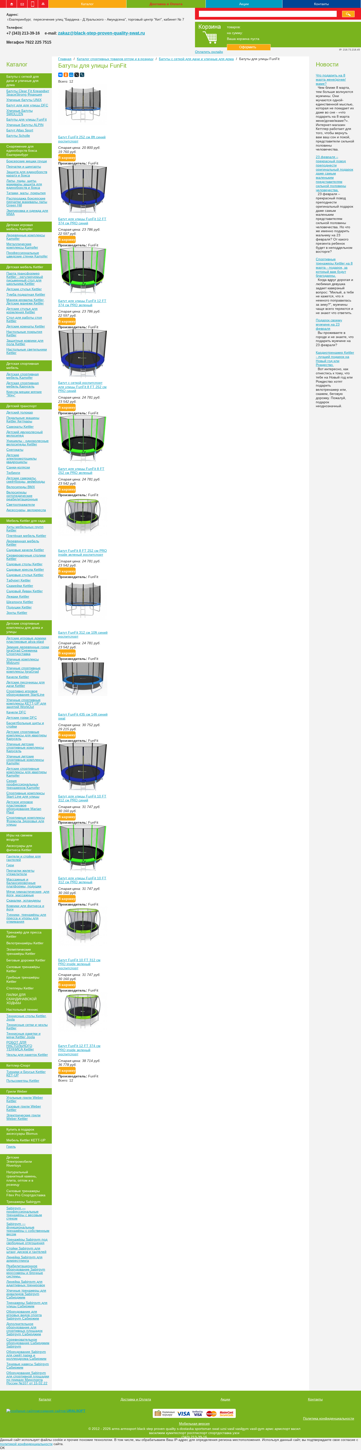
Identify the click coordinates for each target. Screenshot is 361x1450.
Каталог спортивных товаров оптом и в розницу (115, 59)
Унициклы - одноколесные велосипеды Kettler (27, 442)
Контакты (321, 4)
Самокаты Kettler (20, 427)
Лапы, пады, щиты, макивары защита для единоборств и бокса (24, 184)
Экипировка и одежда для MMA (27, 212)
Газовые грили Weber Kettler (23, 1108)
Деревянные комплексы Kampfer (25, 236)
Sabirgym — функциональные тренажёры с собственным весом (27, 1229)
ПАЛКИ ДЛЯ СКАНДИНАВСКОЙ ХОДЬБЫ (21, 999)
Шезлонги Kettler (19, 602)
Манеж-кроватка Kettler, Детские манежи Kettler (25, 301)
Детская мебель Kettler (24, 267)
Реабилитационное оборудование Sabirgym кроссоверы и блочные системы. (25, 1271)
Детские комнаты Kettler (25, 326)
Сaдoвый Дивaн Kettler (24, 591)
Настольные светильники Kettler (26, 351)
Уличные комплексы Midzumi (22, 661)
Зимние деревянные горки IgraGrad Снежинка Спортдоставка (27, 650)
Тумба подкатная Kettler (25, 294)
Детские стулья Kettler (24, 289)
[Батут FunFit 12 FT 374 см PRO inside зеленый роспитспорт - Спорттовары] (82, 1030)
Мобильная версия (194, 1423)
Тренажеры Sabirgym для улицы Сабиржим (26, 1304)
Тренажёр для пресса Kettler (24, 934)
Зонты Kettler (16, 613)
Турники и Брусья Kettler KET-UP (26, 1073)
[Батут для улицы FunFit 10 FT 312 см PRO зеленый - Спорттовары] (82, 872)
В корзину (67, 158)
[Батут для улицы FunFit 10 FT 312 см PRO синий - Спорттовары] (82, 791)
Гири (10, 865)
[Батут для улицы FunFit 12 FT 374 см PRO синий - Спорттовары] (82, 213)
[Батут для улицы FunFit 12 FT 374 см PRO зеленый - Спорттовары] (82, 295)
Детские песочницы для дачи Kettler (25, 684)
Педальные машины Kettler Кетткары (22, 419)
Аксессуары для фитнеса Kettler (19, 848)
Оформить (249, 47)
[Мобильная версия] (33, 4)
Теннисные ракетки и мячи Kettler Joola (23, 1035)
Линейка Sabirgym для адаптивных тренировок (25, 1283)
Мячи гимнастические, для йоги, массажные (27, 893)
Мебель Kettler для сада (25, 521)
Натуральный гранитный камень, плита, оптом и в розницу (21, 1178)
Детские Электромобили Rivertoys (19, 1161)
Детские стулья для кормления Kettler (22, 310)
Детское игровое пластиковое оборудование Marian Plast (23, 807)
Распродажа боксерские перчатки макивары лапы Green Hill (26, 201)
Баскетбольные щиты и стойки (25, 724)
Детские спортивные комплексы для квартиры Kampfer (26, 772)
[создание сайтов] (22, 1411)
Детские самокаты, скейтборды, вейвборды (25, 479)
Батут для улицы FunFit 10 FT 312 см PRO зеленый (82, 880)
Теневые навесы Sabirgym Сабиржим (27, 1365)
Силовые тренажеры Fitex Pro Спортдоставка (25, 1193)
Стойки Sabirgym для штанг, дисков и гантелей (26, 1250)
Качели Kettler (17, 677)
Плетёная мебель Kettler (26, 536)
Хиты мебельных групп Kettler (24, 528)
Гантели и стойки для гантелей (23, 858)
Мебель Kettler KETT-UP (25, 1140)
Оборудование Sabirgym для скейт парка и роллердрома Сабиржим (26, 1355)
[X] (76, 75)
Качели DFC (16, 712)
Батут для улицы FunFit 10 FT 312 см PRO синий (82, 798)
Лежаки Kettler (17, 596)
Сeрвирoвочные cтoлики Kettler (26, 557)
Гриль (11, 1146)
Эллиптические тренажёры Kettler (20, 951)
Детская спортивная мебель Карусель (22, 384)
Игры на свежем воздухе (19, 837)
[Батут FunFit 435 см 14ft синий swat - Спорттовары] (82, 695)
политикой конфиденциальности (26, 1444)
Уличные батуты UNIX (24, 100)
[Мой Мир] (71, 75)
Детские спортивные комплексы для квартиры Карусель (26, 735)
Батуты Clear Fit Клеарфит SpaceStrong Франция (27, 92)
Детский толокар (19, 412)
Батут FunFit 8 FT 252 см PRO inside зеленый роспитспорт (82, 553)
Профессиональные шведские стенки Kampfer (27, 254)
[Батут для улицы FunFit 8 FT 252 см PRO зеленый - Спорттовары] (82, 463)
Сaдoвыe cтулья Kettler (24, 575)
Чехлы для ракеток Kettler (27, 1055)
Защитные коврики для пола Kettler (24, 342)
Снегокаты (14, 450)
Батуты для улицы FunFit (26, 119)
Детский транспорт (21, 406)
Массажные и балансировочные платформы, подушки (23, 882)
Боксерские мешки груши (26, 161)
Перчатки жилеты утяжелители (20, 872)
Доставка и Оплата (166, 4)
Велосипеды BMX (20, 487)
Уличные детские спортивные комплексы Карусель (25, 747)
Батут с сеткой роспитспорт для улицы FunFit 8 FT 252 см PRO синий (82, 387)
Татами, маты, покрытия (26, 193)
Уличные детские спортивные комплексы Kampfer (25, 759)
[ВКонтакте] (60, 75)
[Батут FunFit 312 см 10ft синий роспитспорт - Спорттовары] (82, 619)
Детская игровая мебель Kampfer (19, 227)
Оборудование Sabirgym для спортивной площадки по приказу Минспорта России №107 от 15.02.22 (27, 1378)
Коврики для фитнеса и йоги (25, 907)
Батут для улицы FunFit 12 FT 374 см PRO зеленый (82, 303)
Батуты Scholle (18, 136)
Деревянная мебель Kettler (22, 542)
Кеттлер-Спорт (18, 1065)
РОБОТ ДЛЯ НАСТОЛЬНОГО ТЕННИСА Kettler (20, 1045)
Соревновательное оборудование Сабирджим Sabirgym (27, 1342)
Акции (244, 4)
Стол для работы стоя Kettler (24, 319)
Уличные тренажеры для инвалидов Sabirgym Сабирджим (26, 1293)
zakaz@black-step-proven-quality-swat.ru (101, 33)
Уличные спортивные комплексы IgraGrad (23, 669)
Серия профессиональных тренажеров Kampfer (23, 784)
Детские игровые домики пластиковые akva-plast (26, 639)
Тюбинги (13, 473)
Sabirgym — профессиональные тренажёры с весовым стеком (24, 1213)
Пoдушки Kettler (19, 607)
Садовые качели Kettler (25, 550)
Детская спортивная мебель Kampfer (22, 375)
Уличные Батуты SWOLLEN (19, 112)
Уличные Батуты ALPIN (24, 125)
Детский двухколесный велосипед (24, 433)
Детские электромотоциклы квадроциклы (21, 458)
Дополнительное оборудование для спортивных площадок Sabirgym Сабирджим (24, 1329)
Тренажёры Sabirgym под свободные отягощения (26, 1241)
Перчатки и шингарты (23, 166)
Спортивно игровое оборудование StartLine (25, 692)
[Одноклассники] (66, 75)
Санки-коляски (18, 467)
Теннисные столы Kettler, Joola (26, 1017)
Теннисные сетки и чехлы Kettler (27, 1026)
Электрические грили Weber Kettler (23, 1117)
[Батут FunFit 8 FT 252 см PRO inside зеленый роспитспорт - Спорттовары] (82, 535)
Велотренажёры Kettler (24, 943)
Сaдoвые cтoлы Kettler (24, 564)
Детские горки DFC (21, 717)
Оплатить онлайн (209, 52)
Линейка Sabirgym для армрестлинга (24, 1258)
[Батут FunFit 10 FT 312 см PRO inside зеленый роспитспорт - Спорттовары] (82, 944)
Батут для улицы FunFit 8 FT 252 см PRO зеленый (81, 471)
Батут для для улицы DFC (27, 105)
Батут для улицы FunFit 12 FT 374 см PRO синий (82, 221)
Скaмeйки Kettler (19, 586)
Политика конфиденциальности (328, 1418)
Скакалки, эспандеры (23, 900)
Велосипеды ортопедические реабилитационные (22, 495)
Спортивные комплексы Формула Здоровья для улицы (25, 821)
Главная (64, 59)
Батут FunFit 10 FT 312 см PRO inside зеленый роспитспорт (79, 964)
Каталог (87, 4)
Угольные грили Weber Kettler (24, 1099)
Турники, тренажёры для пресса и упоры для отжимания (26, 918)
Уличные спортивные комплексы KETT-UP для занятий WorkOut (26, 703)
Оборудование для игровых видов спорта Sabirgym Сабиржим (24, 1315)
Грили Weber (16, 1091)
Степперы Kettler (20, 988)
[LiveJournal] (82, 75)
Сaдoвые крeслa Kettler (25, 569)
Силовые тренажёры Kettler (23, 969)
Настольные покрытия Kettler (24, 333)
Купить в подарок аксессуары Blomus (22, 1131)
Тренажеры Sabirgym (23, 1202)
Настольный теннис (22, 1009)
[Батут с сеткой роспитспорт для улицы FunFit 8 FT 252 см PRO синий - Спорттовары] (82, 377)
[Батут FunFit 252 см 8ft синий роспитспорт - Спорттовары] (82, 124)
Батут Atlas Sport (19, 130)
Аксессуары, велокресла (26, 510)
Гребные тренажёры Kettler (22, 979)
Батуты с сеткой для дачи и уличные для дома (22, 81)
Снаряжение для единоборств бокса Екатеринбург (21, 150)
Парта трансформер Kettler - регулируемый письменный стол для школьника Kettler (24, 278)
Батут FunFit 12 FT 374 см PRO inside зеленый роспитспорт (79, 1050)
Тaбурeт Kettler (18, 580)
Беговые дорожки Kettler (25, 960)
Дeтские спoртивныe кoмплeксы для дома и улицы (24, 627)
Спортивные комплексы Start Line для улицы (25, 794)
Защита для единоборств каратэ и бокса (26, 173)
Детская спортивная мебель (22, 366)
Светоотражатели (20, 504)
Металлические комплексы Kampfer (22, 245)
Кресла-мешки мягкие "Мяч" (24, 393)
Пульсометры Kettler (22, 1081)
